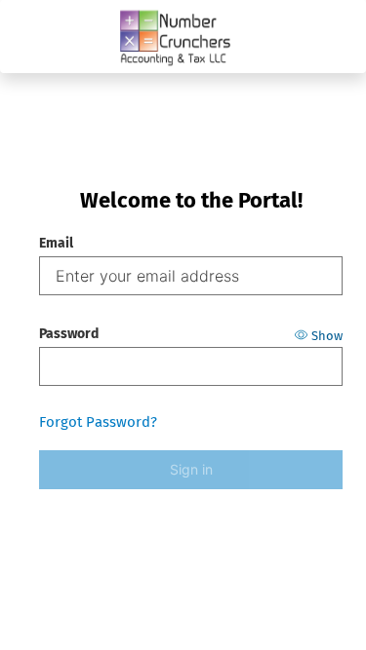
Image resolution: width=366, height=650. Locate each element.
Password (69, 333)
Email (56, 243)
